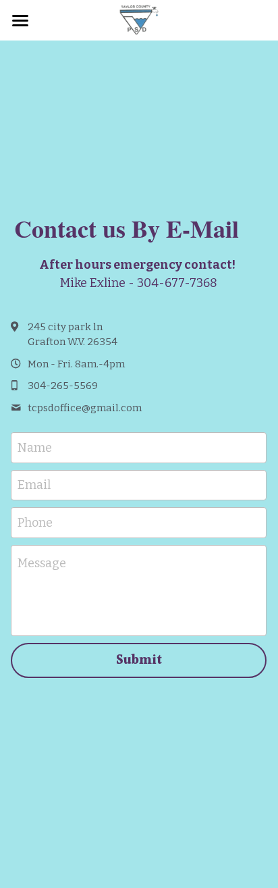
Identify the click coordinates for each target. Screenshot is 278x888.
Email (34, 484)
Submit (139, 660)
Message (42, 563)
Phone (35, 522)
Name (35, 447)
